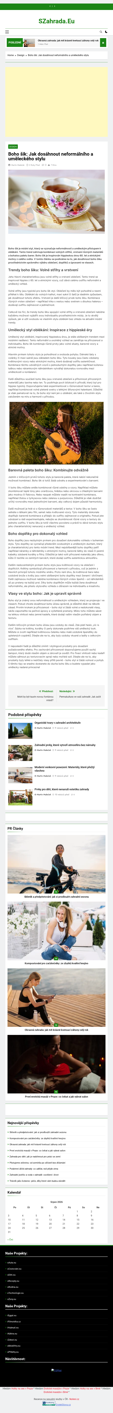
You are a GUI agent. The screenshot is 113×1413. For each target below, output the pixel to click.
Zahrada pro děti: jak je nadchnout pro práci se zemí (35, 1156)
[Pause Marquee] (103, 42)
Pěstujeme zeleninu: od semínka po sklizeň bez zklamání (37, 1162)
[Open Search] (101, 32)
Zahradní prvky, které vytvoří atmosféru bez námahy (65, 745)
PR (56, 892)
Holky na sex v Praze (22, 1388)
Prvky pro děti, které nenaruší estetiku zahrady (62, 789)
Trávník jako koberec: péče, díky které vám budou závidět (37, 1181)
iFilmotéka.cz (14, 1321)
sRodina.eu (12, 1287)
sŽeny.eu (11, 1299)
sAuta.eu (11, 1262)
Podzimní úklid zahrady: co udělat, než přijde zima (34, 1168)
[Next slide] (54, 6)
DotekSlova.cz (63, 1404)
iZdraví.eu (12, 1339)
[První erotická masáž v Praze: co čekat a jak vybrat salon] (86, 44)
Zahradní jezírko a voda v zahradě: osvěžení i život (34, 1174)
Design (13, 146)
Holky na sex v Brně (90, 1388)
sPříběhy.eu (13, 1352)
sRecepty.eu (13, 1281)
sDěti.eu (11, 1275)
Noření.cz (74, 1399)
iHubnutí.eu (13, 1327)
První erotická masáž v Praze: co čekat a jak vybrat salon (56, 1096)
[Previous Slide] (50, 6)
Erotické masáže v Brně (56, 1392)
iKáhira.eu (12, 1333)
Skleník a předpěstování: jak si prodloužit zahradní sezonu (56, 896)
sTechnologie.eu (15, 1293)
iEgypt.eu (11, 1315)
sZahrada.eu (57, 21)
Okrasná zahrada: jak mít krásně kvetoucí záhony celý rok (46, 40)
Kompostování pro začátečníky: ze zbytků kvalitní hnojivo (56, 963)
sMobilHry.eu (13, 1346)
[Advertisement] (56, 102)
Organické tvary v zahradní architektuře (58, 722)
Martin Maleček (17, 165)
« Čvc (10, 1239)
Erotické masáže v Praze (56, 1388)
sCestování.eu (14, 1269)
